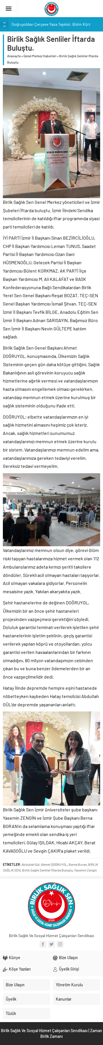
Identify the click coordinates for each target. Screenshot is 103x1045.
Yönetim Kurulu (69, 984)
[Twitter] (51, 944)
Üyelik (11, 999)
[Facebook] (42, 944)
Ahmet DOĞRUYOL (54, 864)
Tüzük (11, 1013)
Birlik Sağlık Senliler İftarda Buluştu (47, 870)
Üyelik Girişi (69, 969)
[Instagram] (60, 944)
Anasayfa (14, 56)
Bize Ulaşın (68, 957)
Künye (14, 957)
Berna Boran (78, 864)
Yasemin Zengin (85, 870)
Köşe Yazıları (20, 969)
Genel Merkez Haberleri (39, 56)
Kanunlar (64, 999)
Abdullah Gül (30, 864)
